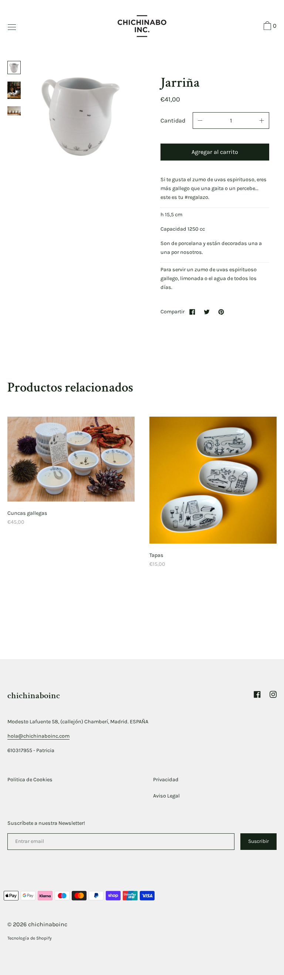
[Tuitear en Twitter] (206, 311)
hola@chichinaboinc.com (38, 736)
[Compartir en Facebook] (192, 311)
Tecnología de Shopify (29, 938)
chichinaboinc (33, 695)
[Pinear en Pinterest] (221, 311)
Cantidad (172, 120)
